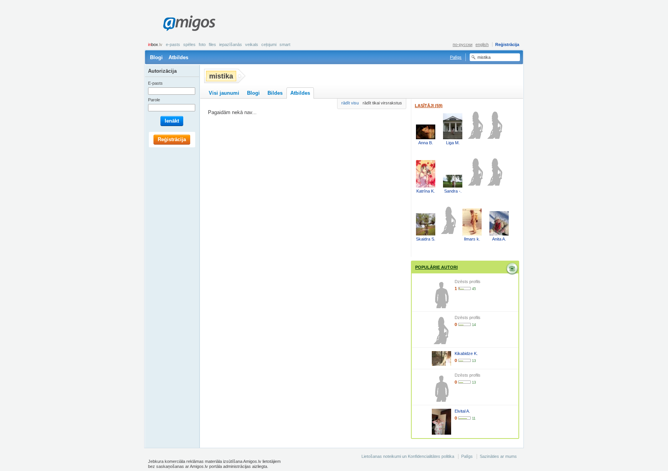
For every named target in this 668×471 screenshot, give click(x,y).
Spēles (189, 44)
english (482, 44)
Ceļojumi (268, 44)
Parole (154, 99)
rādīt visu (350, 103)
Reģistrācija (507, 44)
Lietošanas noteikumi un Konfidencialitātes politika (407, 456)
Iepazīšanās (230, 44)
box (155, 44)
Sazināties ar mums (498, 456)
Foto (202, 44)
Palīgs (456, 57)
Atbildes (178, 57)
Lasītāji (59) (429, 105)
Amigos (189, 23)
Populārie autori (436, 267)
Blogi (156, 57)
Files (212, 44)
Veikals (251, 44)
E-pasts (173, 44)
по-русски (462, 44)
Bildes (275, 93)
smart (284, 44)
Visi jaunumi (224, 93)
